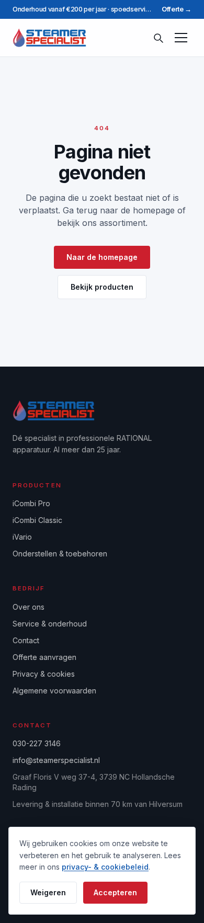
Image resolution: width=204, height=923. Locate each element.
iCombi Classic (37, 520)
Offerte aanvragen (44, 657)
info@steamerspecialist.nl (56, 760)
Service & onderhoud (50, 623)
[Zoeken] (158, 37)
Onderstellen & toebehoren (60, 553)
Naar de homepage (102, 257)
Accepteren (115, 892)
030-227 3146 (37, 743)
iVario (22, 536)
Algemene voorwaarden (54, 690)
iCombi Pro (31, 503)
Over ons (28, 606)
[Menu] (181, 38)
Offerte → (176, 9)
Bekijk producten (102, 286)
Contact (26, 640)
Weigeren (48, 892)
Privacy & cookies (44, 673)
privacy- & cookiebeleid (105, 866)
